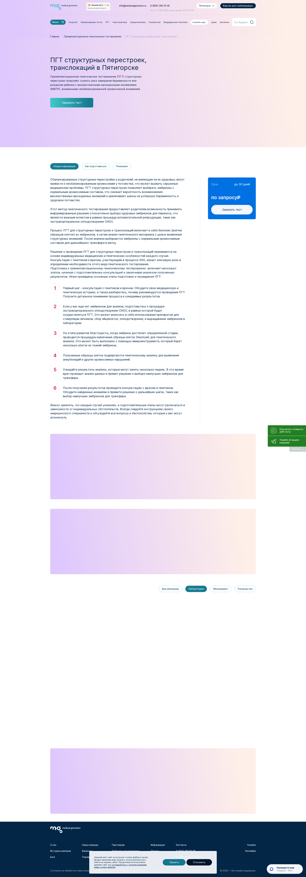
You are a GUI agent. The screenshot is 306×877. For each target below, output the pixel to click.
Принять (174, 862)
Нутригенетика (138, 22)
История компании (60, 851)
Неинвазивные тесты (91, 22)
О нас (53, 845)
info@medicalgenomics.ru (132, 5)
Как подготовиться (95, 166)
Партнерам (118, 845)
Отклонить (199, 862)
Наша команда (90, 845)
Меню (55, 22)
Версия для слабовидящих (238, 5)
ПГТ (107, 22)
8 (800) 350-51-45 (160, 5)
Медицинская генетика (175, 22)
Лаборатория (196, 588)
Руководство (245, 588)
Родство (73, 22)
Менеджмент (220, 588)
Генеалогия (154, 22)
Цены (214, 22)
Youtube (251, 845)
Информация (158, 845)
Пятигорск (205, 5)
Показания (122, 166)
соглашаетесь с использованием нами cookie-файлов (120, 866)
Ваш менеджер (170, 588)
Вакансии (87, 851)
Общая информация (64, 166)
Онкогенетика (120, 22)
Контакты (224, 22)
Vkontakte (250, 851)
